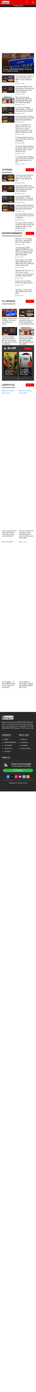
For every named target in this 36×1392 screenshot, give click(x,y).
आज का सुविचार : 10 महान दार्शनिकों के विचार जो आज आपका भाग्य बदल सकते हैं (9, 685)
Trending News (18, 6)
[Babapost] (5, 2)
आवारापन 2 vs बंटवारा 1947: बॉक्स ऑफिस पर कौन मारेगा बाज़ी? (24, 292)
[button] (27, 2)
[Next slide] (30, 364)
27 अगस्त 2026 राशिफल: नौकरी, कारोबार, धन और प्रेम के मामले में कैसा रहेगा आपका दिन (24, 109)
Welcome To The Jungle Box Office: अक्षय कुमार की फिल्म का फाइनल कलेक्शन (23, 240)
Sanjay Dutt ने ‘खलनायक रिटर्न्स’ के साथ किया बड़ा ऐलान (24, 282)
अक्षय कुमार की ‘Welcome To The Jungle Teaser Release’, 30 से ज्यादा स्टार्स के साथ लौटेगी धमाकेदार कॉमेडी (24, 273)
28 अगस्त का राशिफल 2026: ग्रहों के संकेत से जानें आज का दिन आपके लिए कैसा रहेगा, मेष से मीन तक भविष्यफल (24, 89)
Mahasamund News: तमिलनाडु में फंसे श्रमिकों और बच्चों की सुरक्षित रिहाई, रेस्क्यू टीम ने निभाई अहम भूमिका (23, 100)
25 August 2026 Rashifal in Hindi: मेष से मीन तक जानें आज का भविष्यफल (24, 139)
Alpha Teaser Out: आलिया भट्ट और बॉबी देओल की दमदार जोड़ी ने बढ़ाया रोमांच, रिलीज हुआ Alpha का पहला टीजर (24, 262)
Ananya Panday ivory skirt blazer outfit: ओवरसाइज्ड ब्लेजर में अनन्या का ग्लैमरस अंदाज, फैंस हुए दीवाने (26, 534)
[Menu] (33, 2)
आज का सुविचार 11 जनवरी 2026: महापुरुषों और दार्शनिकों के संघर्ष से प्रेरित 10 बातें (26, 685)
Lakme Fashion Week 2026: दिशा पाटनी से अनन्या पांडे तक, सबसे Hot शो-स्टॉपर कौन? (9, 533)
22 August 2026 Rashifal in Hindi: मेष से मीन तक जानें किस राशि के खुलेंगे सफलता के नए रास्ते (24, 159)
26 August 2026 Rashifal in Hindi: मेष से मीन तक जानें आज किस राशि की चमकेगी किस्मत (24, 118)
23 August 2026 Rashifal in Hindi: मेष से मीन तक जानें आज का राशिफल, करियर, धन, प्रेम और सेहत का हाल (24, 149)
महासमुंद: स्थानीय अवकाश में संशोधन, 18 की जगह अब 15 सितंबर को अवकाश (9, 321)
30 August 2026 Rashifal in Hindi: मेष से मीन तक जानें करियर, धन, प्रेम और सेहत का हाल (24, 79)
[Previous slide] (6, 364)
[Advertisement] (18, 32)
